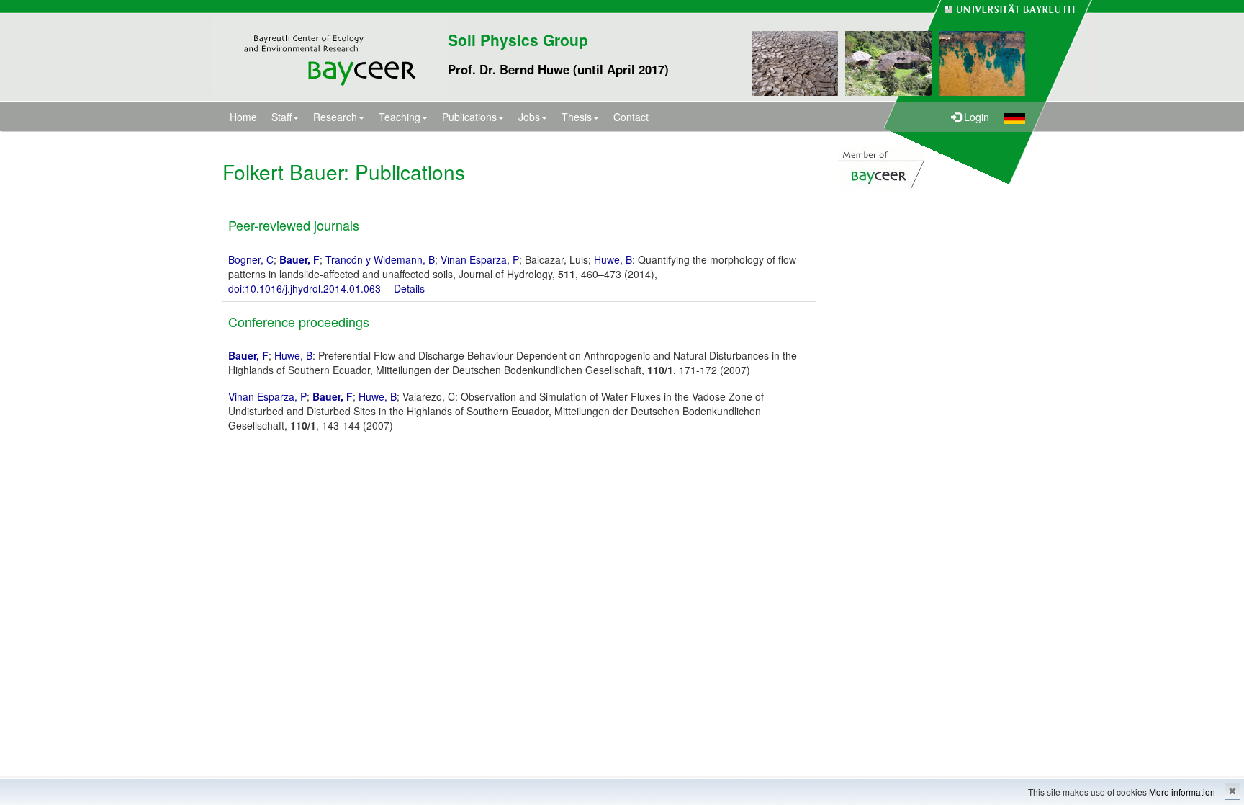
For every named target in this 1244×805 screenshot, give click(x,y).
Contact (631, 117)
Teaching (399, 117)
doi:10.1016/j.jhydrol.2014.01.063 (304, 288)
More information (1182, 792)
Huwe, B (613, 259)
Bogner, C (251, 259)
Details (409, 288)
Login (975, 117)
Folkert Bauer (282, 171)
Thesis (577, 117)
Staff (281, 117)
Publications (469, 117)
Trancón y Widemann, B (380, 259)
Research (335, 117)
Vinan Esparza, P (480, 259)
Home (243, 117)
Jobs (529, 117)
